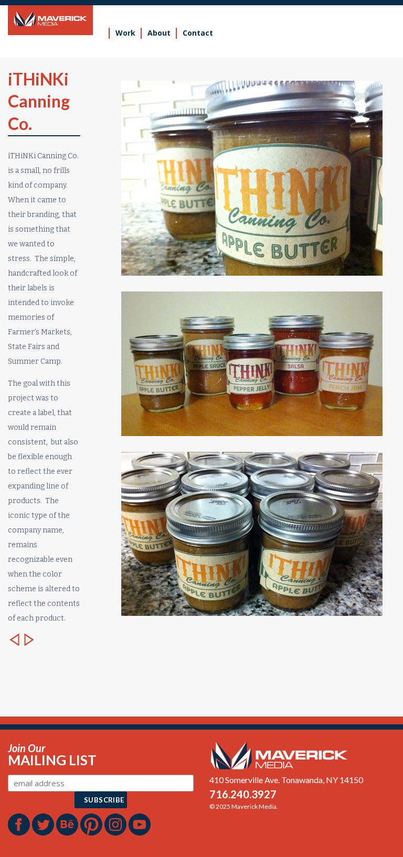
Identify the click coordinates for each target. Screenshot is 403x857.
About (159, 33)
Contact (198, 33)
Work (125, 33)
